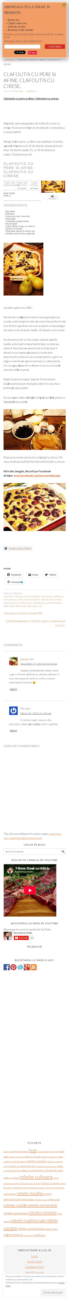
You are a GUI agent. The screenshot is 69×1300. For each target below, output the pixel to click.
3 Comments (31, 91)
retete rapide (9, 606)
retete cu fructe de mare (49, 1170)
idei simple (54, 1151)
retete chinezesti (18, 1161)
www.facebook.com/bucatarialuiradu (37, 475)
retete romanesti (42, 1205)
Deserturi (18, 593)
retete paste (54, 1199)
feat (33, 1150)
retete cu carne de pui (46, 1166)
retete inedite (30, 1193)
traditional (39, 1235)
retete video (51, 1229)
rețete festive (13, 1235)
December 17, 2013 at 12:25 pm (39, 663)
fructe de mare (43, 1151)
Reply (13, 689)
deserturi (13, 599)
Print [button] (53, 199)
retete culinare (26, 603)
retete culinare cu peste (29, 1183)
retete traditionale (28, 1220)
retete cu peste (50, 1183)
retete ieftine (10, 1194)
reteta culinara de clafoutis (29, 599)
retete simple (20, 606)
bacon (6, 1151)
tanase (24, 658)
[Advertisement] (36, 560)
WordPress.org (34, 1272)
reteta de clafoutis (48, 599)
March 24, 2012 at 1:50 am (36, 713)
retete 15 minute (33, 1156)
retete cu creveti (28, 1170)
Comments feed (34, 1266)
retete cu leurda (11, 1177)
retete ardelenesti (49, 1157)
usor (40, 606)
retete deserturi (39, 603)
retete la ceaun (41, 1199)
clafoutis (18, 596)
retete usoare (31, 606)
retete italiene (27, 1199)
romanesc (28, 1235)
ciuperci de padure (18, 1151)
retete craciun (36, 1161)
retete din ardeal (20, 1187)
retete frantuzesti (54, 603)
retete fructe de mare (54, 1188)
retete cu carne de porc (22, 1166)
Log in (34, 1256)
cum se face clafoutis (31, 596)
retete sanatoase (16, 1213)
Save (34, 52)
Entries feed (34, 1261)
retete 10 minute (16, 1157)
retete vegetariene (31, 1229)
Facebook (34, 946)
